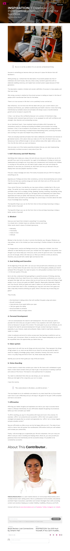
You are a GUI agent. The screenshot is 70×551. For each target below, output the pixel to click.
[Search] (66, 5)
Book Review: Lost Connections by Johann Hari (20, 530)
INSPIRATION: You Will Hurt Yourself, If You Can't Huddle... (48, 530)
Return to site (12, 534)
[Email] (59, 535)
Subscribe (60, 4)
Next (37, 526)
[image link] (6, 3)
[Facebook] (50, 535)
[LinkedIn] (56, 535)
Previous (11, 526)
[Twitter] (53, 535)
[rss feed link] (61, 535)
